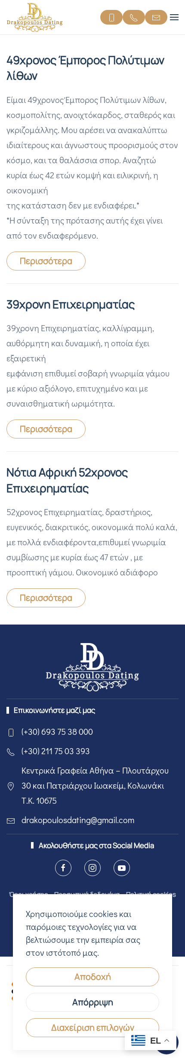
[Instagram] (92, 868)
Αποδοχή (92, 976)
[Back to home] (34, 17)
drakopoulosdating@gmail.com (78, 819)
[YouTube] (122, 868)
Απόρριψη (92, 1002)
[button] (174, 17)
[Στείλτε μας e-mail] (156, 17)
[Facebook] (63, 868)
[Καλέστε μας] (111, 17)
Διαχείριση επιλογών (92, 1027)
